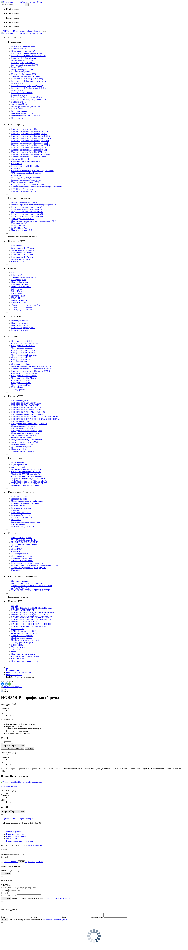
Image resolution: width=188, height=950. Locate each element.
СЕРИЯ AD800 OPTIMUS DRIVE (26, 472)
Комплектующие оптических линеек (27, 563)
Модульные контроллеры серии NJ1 (27, 212)
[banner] (22, 33)
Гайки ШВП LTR (18, 303)
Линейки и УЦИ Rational (22, 561)
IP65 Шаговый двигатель (22, 189)
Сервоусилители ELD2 (21, 357)
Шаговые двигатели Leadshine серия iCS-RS (30, 136)
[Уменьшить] (2, 743)
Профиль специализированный (25, 640)
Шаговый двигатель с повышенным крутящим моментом (36, 187)
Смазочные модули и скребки (24, 51)
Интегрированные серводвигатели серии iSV (31, 366)
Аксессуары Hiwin (19, 104)
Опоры (14, 652)
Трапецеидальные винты (22, 310)
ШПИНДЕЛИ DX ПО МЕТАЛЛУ (26, 410)
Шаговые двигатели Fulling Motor (26, 180)
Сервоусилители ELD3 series (23, 350)
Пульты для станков (20, 321)
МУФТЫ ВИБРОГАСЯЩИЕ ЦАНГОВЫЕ (30, 615)
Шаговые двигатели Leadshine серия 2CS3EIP (31, 138)
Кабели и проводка (19, 496)
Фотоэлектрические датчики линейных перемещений (34, 565)
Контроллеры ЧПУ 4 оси (22, 257)
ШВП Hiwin (16, 289)
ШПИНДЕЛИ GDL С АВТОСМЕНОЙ (28, 412)
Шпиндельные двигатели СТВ (24, 428)
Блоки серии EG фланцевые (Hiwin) (27, 86)
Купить (4, 920)
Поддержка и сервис (15, 834)
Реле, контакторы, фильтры (23, 526)
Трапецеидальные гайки (21, 307)
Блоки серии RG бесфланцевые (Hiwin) (28, 99)
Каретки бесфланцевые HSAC (24, 65)
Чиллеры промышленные (22, 451)
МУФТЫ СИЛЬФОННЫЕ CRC (25, 622)
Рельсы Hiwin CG (19, 83)
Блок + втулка (17, 109)
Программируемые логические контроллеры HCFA (33, 221)
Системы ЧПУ (17, 262)
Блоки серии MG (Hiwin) (22, 92)
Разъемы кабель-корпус (21, 515)
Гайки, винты (17, 645)
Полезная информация (16, 836)
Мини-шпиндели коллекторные (25, 433)
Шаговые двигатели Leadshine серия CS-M (30, 131)
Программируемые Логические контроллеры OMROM (35, 205)
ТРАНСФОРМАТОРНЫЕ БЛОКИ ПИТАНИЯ (31, 585)
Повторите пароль (9, 896)
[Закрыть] (2, 862)
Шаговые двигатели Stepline (23, 191)
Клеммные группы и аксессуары (25, 522)
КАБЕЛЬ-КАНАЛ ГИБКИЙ (23, 631)
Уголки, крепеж (18, 647)
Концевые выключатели (21, 558)
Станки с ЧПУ (13, 38)
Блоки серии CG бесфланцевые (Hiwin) (28, 81)
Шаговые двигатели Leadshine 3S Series (28, 157)
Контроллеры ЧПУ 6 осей (22, 248)
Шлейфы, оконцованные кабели (25, 503)
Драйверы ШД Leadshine (22, 159)
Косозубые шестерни (20, 284)
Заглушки (15, 649)
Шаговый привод (15, 125)
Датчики (11, 533)
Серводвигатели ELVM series (24, 378)
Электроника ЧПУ (15, 316)
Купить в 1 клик (18, 746)
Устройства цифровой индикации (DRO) (29, 567)
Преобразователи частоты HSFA (25, 485)
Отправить (6, 874)
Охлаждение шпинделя (21, 437)
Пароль (4, 857)
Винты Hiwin (17, 293)
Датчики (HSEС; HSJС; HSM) (24, 544)
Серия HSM (16, 549)
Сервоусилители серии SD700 (24, 343)
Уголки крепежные (19, 554)
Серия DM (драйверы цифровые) (25, 161)
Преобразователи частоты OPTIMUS (27, 469)
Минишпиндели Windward (23, 426)
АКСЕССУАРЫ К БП (20, 588)
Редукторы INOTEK (20, 465)
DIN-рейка (16, 519)
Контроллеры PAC (19, 223)
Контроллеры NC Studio (21, 252)
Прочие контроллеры (20, 259)
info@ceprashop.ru (26, 31)
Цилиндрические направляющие (25, 106)
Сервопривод (13, 337)
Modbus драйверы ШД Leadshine (25, 177)
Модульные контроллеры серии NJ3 (27, 214)
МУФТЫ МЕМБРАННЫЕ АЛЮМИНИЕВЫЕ (31, 617)
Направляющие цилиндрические (25, 116)
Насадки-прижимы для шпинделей (26, 440)
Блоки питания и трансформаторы (22, 576)
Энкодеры (15, 570)
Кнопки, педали (18, 524)
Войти (21, 862)
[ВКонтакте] (2, 684)
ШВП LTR (16, 298)
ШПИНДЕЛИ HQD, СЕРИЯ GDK (26, 407)
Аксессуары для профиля (22, 642)
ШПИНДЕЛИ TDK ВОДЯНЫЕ (25, 405)
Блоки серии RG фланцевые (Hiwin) (27, 97)
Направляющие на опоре (22, 113)
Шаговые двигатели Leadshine (24, 129)
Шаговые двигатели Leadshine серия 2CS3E (30, 140)
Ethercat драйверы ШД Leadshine (25, 166)
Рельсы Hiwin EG (18, 90)
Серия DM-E (16, 164)
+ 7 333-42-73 (9, 31)
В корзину (6, 746)
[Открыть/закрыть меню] (44, 31)
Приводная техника (15, 458)
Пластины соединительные (23, 654)
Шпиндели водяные (20, 400)
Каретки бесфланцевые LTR (23, 74)
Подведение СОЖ (19, 449)
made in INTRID (35, 845)
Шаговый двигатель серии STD (25, 182)
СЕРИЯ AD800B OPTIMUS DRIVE (27, 476)
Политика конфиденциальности (20, 841)
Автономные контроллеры (23, 250)
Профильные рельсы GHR (22, 60)
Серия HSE (16, 547)
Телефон (4, 890)
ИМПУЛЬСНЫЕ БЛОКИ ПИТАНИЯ (27, 583)
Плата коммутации (19, 325)
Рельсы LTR (16, 67)
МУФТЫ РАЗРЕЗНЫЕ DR (23, 610)
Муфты (14, 605)
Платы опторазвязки (20, 323)
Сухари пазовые (18, 659)
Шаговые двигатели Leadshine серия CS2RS (30, 145)
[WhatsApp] (9, 684)
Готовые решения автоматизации (21, 237)
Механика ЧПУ (14, 601)
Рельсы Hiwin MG (19, 95)
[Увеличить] (12, 743)
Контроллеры (17, 245)
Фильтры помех (18, 506)
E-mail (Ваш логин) (9, 887)
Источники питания (20, 581)
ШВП (13, 273)
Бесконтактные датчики (21, 537)
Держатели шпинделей (21, 447)
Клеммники (16, 510)
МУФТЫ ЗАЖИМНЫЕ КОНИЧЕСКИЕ (29, 626)
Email (3, 854)
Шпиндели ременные (20, 421)
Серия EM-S (16, 175)
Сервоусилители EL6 (20, 362)
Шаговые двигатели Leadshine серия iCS (29, 134)
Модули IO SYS (18, 225)
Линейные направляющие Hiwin (25, 76)
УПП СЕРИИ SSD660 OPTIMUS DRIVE (29, 481)
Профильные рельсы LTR (22, 69)
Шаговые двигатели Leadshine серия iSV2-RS (31, 371)
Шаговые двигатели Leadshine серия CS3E (29, 143)
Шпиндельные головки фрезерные (26, 430)
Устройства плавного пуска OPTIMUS (28, 478)
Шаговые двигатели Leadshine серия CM (29, 150)
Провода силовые (19, 499)
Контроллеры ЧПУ (15, 241)
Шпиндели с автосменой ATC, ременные (29, 424)
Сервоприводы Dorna (20, 380)
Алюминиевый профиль (22, 635)
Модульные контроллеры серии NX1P (28, 209)
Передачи (11, 268)
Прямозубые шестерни (21, 286)
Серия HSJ (16, 551)
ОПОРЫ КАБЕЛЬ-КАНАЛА (24, 633)
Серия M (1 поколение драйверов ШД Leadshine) (32, 170)
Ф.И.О (4, 885)
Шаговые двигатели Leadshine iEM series (29, 152)
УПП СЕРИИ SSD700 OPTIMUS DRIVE (29, 483)
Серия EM (15, 168)
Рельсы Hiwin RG (19, 102)
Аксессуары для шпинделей (23, 435)
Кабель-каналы (17, 629)
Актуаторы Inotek (19, 467)
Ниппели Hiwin (18, 296)
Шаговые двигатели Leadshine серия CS (28, 147)
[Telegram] (6, 684)
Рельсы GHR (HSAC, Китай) (23, 58)
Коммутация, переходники (23, 328)
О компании (11, 839)
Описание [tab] (29, 748)
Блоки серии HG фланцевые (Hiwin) (27, 53)
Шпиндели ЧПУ (14, 396)
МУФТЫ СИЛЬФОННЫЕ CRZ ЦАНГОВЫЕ (31, 624)
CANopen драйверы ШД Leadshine (26, 173)
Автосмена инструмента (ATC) (24, 442)
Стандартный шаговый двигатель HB (27, 184)
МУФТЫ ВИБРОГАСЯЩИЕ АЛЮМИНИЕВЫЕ (32, 612)
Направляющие (14, 42)
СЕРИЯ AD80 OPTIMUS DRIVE (25, 474)
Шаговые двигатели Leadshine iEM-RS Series (30, 154)
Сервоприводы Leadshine (22, 348)
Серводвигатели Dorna (21, 382)
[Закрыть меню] (7, 194)
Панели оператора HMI (21, 230)
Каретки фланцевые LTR (22, 72)
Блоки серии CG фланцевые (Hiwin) (27, 79)
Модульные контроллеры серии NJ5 (27, 216)
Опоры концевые (18, 118)
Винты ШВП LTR (19, 300)
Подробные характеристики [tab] (12, 748)
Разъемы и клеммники (21, 508)
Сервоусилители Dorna (21, 385)
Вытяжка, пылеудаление (22, 444)
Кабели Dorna (17, 387)
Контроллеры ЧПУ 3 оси (22, 255)
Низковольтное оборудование (20, 492)
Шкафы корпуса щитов (17, 597)
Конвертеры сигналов (20, 330)
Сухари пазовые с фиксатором (24, 661)
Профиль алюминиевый (21, 638)
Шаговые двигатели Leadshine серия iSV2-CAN (32, 369)
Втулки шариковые (19, 111)
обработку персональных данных (58, 898)
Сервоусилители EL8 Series (23, 352)
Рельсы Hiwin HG (19, 49)
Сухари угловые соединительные (25, 656)
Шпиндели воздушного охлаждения (27, 414)
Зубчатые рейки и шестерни (23, 277)
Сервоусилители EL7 (20, 359)
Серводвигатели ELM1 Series (24, 373)
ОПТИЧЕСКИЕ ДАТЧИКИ (23, 540)
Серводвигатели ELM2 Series (24, 376)
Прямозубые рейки (19, 282)
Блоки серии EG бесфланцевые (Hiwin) (28, 88)
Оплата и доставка (14, 832)
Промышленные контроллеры (24, 202)
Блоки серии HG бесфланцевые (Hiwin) (28, 56)
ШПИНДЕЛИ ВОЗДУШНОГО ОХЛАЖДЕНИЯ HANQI (36, 419)
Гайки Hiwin (16, 291)
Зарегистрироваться (34, 862)
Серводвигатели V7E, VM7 (23, 346)
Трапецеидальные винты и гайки (25, 305)
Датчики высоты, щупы (21, 556)
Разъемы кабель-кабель (21, 513)
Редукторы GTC (18, 462)
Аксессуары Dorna (19, 389)
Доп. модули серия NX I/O (22, 218)
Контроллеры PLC (19, 228)
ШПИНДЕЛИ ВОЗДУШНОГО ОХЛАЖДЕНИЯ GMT (35, 417)
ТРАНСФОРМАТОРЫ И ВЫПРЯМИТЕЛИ (30, 590)
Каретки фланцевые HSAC (23, 62)
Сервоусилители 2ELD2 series (24, 355)
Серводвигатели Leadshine (22, 364)
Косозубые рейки (18, 280)
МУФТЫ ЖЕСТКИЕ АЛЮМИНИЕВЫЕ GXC (31, 608)
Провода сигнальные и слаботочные (27, 501)
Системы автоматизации (18, 198)
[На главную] (22, 2)
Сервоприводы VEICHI (21, 341)
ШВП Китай (16, 275)
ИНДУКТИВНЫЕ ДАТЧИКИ (24, 542)
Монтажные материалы (21, 517)
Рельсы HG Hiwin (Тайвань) (23, 46)
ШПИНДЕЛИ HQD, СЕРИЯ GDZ (26, 403)
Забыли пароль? (11, 862)
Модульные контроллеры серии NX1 (27, 207)
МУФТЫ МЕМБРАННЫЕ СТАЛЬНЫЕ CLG (31, 619)
